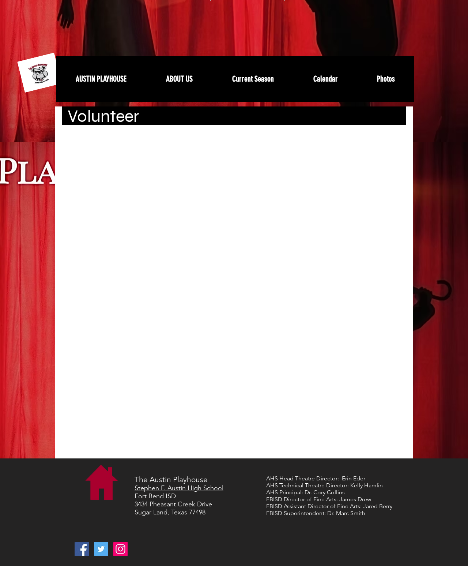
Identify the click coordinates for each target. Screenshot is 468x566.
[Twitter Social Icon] (101, 549)
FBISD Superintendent (295, 513)
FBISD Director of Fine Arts (301, 499)
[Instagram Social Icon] (120, 549)
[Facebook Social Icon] (82, 549)
